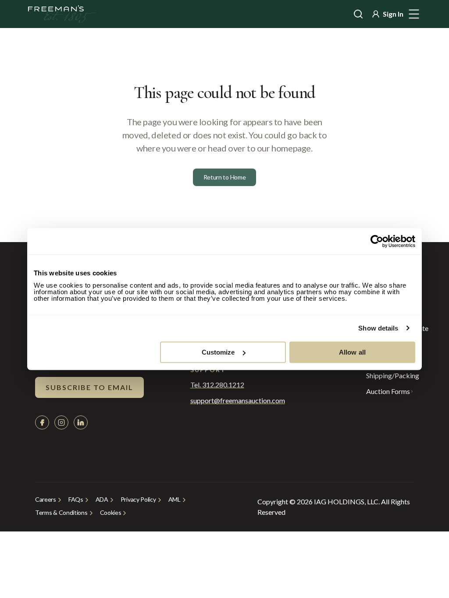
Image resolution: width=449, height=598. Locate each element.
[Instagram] (61, 422)
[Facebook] (42, 422)
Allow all (352, 352)
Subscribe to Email (89, 387)
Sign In (393, 14)
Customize (218, 352)
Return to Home (224, 177)
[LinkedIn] (81, 422)
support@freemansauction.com (219, 400)
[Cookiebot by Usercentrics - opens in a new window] (377, 241)
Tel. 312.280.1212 (217, 384)
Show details (378, 328)
